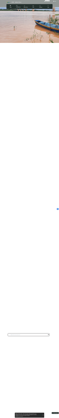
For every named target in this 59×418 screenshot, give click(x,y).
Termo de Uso (21, 416)
